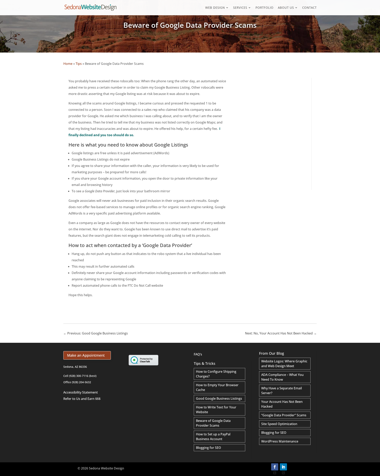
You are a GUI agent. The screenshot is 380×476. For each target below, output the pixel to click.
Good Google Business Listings (219, 398)
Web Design (215, 8)
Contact (309, 8)
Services (240, 8)
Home (67, 63)
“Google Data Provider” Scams (283, 415)
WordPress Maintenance (279, 441)
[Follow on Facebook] (274, 466)
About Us (286, 8)
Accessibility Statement (80, 392)
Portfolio (265, 8)
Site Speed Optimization (279, 424)
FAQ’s (198, 354)
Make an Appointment (86, 355)
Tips (79, 63)
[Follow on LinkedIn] (283, 466)
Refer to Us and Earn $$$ (82, 399)
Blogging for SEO (208, 447)
